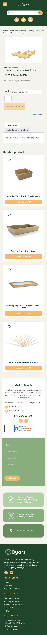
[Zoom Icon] (23, 50)
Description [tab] (12, 125)
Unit (7, 91)
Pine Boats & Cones (29, 70)
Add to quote (13, 106)
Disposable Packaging (18, 30)
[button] (5, 4)
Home (5, 30)
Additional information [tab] (17, 130)
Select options (22, 202)
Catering (31, 30)
